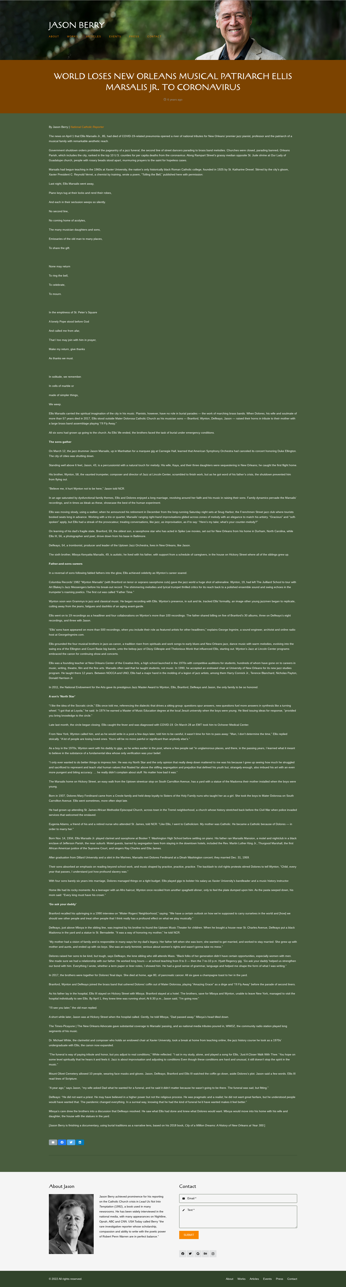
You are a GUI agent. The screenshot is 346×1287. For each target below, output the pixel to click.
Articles (254, 1278)
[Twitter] (190, 1253)
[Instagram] (212, 1253)
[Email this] (53, 1142)
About (229, 1278)
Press (279, 1278)
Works (241, 1278)
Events (267, 1278)
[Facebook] (182, 1253)
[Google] (197, 1253)
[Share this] (62, 1142)
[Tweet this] (71, 1142)
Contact (292, 1278)
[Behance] (205, 1253)
